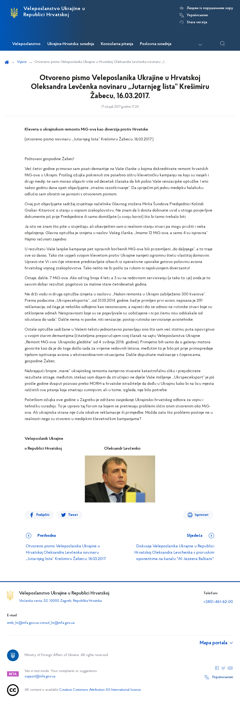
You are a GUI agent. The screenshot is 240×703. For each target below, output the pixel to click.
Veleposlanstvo (26, 44)
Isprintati (201, 515)
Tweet (73, 515)
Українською (197, 15)
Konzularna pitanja (117, 44)
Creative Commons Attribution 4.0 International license (100, 690)
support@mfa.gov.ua (40, 676)
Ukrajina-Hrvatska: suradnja (70, 44)
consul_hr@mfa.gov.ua (57, 623)
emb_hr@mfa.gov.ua (23, 623)
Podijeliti (42, 515)
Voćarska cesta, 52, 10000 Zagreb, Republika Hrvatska (60, 601)
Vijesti (21, 62)
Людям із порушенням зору (210, 8)
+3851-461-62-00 (218, 602)
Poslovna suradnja (155, 44)
